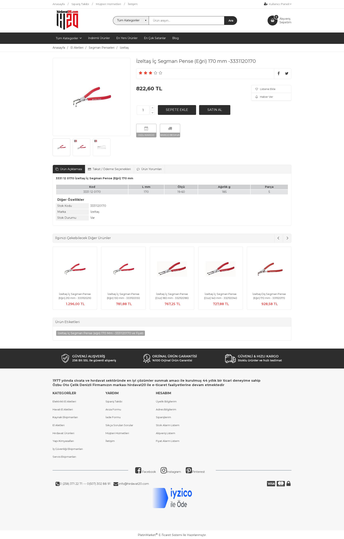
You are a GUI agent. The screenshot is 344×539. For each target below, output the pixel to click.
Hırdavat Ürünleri (63, 433)
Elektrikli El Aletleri (64, 401)
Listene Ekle (268, 89)
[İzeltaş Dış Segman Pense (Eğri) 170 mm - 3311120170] (269, 269)
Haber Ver (266, 96)
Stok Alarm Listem (167, 425)
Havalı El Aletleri (63, 409)
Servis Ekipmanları (64, 456)
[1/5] (140, 72)
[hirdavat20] (67, 29)
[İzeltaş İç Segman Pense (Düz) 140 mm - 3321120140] (220, 269)
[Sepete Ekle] (177, 110)
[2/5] (143, 72)
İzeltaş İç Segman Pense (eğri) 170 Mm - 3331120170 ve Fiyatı (100, 333)
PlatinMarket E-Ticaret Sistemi (160, 535)
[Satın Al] (214, 110)
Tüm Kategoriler (67, 38)
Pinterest (198, 472)
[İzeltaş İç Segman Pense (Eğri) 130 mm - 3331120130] (123, 269)
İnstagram (174, 472)
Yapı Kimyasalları (63, 440)
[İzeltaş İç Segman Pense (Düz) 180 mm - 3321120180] (172, 269)
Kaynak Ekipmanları (65, 417)
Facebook (148, 472)
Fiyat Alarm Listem (167, 440)
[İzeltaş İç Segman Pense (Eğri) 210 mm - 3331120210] (75, 269)
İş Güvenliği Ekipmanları (68, 448)
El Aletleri (58, 425)
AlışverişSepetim (285, 20)
